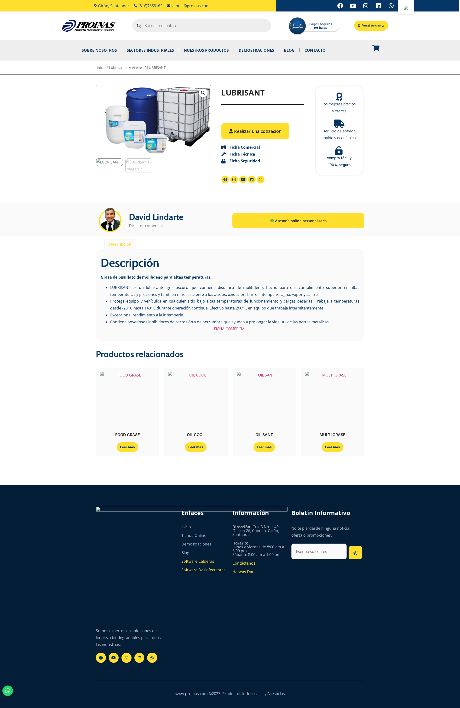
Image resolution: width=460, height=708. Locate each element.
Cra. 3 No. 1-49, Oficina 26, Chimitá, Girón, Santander (256, 530)
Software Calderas (197, 561)
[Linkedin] (378, 5)
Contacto (315, 50)
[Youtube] (353, 5)
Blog (289, 50)
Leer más (127, 447)
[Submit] (355, 552)
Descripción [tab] (120, 244)
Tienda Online (193, 535)
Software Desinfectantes (203, 570)
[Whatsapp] (391, 5)
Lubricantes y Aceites (126, 67)
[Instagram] (365, 5)
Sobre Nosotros (99, 50)
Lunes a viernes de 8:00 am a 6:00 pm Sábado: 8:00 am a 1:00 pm (258, 548)
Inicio (101, 67)
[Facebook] (340, 5)
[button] (203, 93)
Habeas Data (244, 571)
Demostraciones (256, 50)
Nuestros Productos (206, 50)
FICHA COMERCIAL (230, 329)
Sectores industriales (150, 50)
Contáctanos (243, 563)
